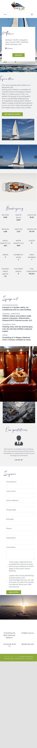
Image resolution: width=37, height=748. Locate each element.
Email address (12, 500)
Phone (9, 528)
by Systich (29, 658)
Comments (10, 547)
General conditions (26, 656)
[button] (1, 157)
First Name (11, 482)
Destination (11, 538)
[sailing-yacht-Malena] (18, 146)
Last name (11, 491)
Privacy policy (9, 658)
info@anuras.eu (27, 633)
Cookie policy (19, 658)
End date (10, 519)
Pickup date (11, 510)
